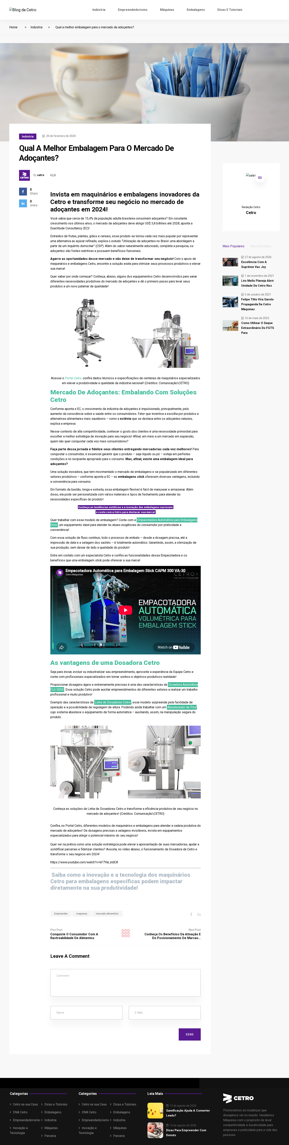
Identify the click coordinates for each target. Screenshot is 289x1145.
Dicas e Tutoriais (229, 10)
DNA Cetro (20, 1112)
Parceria (50, 1136)
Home (13, 27)
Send (190, 1034)
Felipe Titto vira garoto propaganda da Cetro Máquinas (257, 304)
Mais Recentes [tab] (260, 246)
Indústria (98, 10)
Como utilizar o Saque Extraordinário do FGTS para (257, 328)
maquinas (81, 913)
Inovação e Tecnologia (19, 1130)
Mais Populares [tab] (233, 246)
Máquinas (167, 10)
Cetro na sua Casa (25, 1104)
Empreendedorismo (132, 10)
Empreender (61, 913)
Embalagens (196, 10)
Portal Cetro (73, 378)
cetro (40, 175)
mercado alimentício (107, 913)
